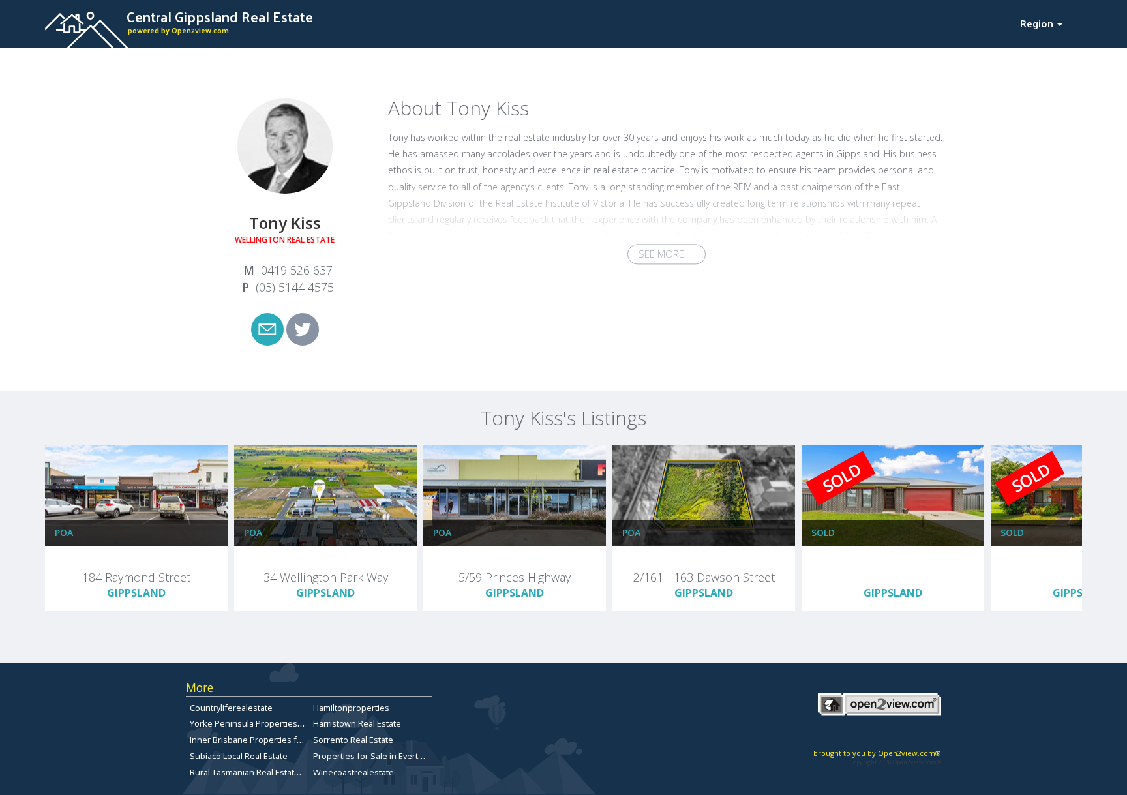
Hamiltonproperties (351, 707)
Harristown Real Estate (357, 723)
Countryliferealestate (231, 707)
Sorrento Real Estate (353, 739)
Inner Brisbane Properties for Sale (257, 739)
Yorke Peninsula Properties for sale (259, 723)
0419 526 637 (297, 270)
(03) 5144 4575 (295, 287)
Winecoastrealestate (353, 772)
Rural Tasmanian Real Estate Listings (260, 772)
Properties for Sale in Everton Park (380, 756)
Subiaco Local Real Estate (239, 756)
